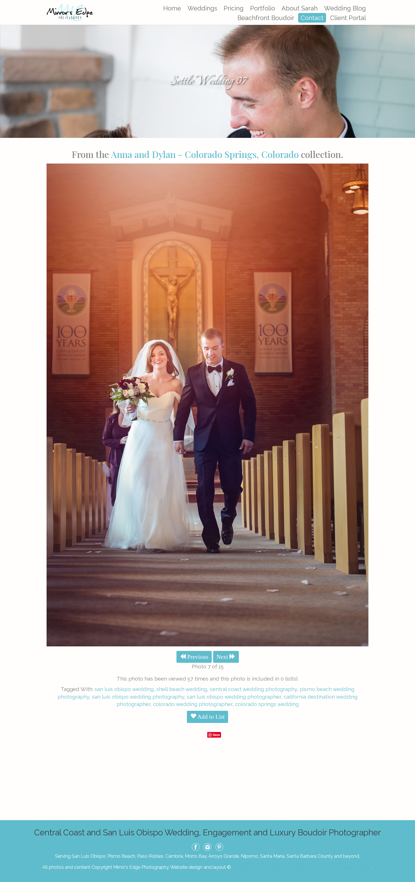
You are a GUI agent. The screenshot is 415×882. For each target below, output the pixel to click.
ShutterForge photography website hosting (277, 867)
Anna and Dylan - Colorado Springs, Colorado (205, 154)
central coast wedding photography (253, 689)
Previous (197, 656)
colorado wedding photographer (192, 704)
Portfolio (262, 8)
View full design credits (348, 867)
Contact (312, 17)
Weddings (202, 8)
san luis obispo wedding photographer (234, 697)
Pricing (234, 8)
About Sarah (299, 8)
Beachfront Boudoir (265, 17)
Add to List (210, 716)
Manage (407, 3)
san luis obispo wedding (124, 689)
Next (223, 656)
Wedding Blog (345, 8)
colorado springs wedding (267, 704)
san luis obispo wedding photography (138, 697)
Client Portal (348, 17)
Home (172, 8)
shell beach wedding (181, 689)
